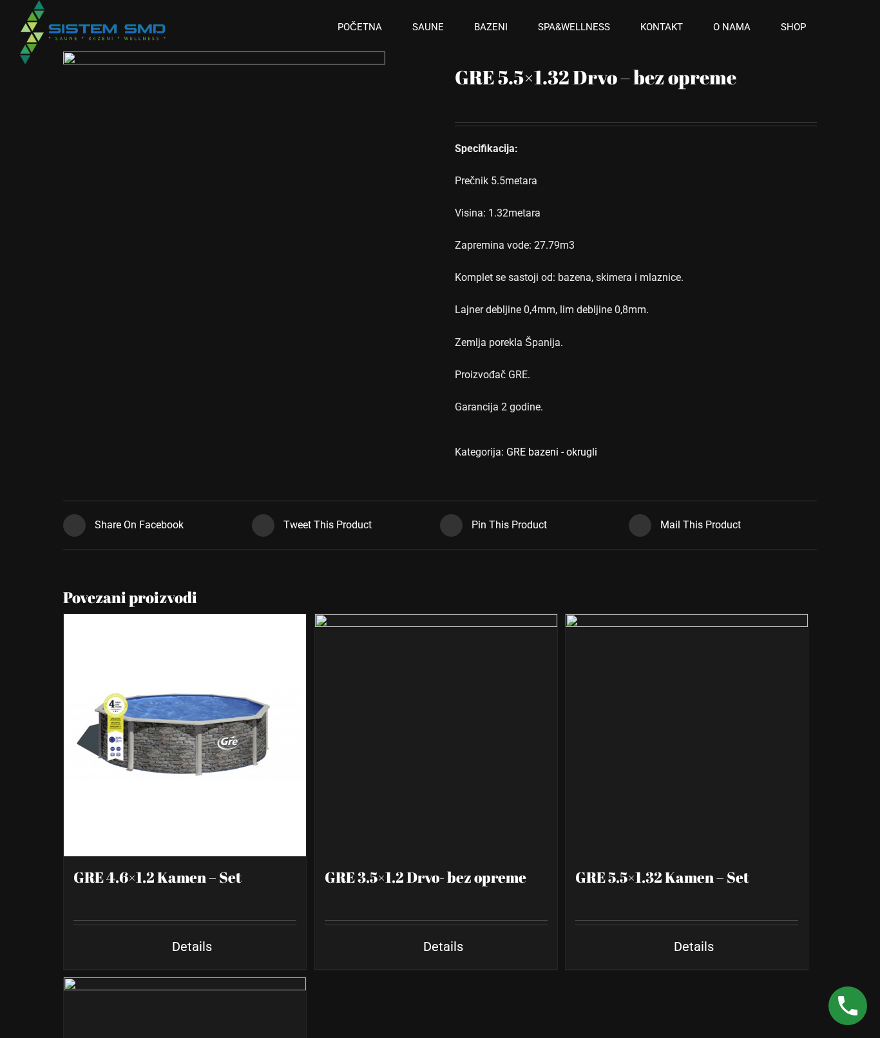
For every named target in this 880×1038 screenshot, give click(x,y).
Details (192, 946)
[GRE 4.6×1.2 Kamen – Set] (185, 735)
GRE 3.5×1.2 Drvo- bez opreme (425, 877)
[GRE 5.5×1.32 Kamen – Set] (687, 735)
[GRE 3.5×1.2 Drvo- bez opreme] (436, 735)
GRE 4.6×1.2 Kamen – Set (157, 877)
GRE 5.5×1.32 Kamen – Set (662, 877)
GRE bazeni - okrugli (551, 452)
